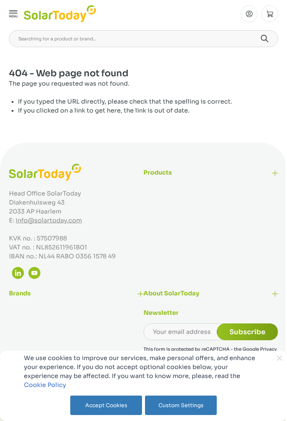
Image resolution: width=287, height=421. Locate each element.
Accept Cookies (106, 405)
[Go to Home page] (60, 13)
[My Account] (249, 13)
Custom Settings (181, 405)
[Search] (264, 38)
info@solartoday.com (49, 220)
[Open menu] (13, 13)
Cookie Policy (45, 385)
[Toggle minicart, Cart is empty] (269, 13)
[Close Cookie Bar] (279, 358)
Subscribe (247, 332)
